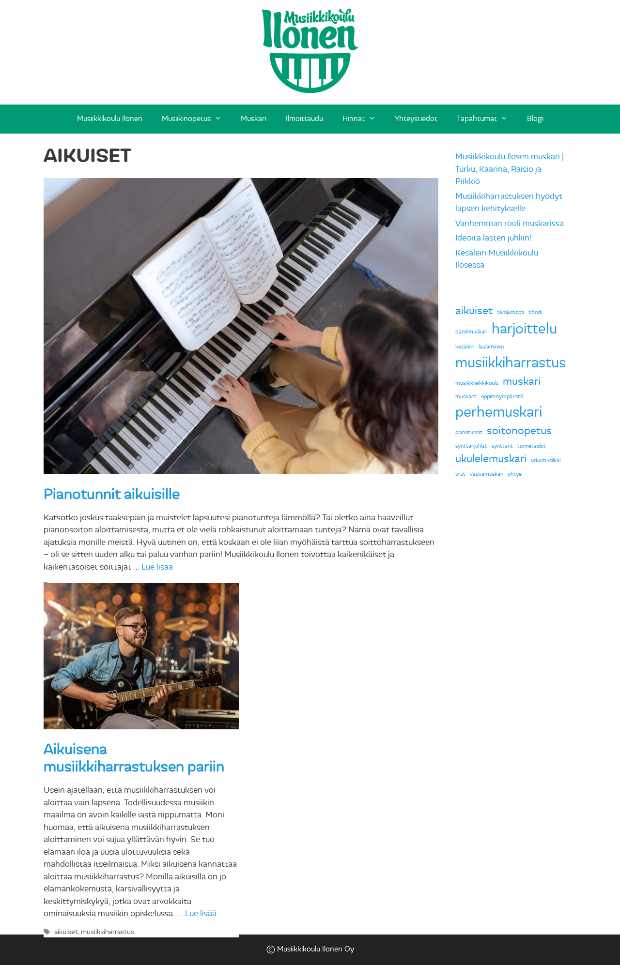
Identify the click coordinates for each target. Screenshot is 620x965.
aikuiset (66, 931)
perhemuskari (498, 412)
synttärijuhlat (471, 446)
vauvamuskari (486, 474)
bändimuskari (471, 332)
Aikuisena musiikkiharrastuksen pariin (134, 758)
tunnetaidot (531, 446)
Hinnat (353, 118)
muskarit (466, 396)
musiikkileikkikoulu (476, 383)
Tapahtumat (477, 118)
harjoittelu (524, 329)
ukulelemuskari (491, 459)
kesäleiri (464, 347)
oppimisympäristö (502, 396)
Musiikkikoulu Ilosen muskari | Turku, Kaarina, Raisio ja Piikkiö (509, 168)
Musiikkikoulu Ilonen (109, 118)
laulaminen (491, 347)
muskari (522, 381)
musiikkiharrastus (107, 931)
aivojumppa (510, 312)
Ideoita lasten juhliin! (493, 238)
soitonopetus (519, 430)
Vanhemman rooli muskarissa (509, 223)
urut (460, 474)
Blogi (535, 118)
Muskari (253, 118)
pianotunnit (468, 432)
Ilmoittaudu (304, 118)
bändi (535, 312)
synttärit (502, 446)
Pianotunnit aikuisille (112, 494)
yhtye (515, 474)
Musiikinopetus (186, 118)
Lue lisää (157, 567)
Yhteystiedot (416, 118)
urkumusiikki (545, 460)
